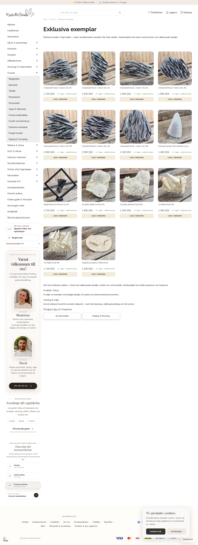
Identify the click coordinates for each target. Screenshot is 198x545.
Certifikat (96, 522)
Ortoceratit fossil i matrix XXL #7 (96, 146)
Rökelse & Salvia (15, 145)
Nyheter (11, 24)
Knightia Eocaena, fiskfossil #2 (95, 263)
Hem (45, 19)
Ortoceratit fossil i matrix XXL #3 (96, 88)
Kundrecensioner (39, 522)
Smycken (11, 54)
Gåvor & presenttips (17, 42)
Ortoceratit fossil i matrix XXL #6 (58, 146)
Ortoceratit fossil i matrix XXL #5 (172, 88)
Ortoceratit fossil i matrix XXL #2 (58, 88)
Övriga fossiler (16, 133)
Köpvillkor (108, 522)
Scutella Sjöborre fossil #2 (131, 204)
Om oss (66, 522)
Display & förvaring (18, 139)
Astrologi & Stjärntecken (19, 66)
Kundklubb (12, 211)
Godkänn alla (155, 531)
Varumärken (13, 175)
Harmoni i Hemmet (16, 157)
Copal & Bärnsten (17, 108)
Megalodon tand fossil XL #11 (56, 204)
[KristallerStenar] (20, 12)
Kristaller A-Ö (14, 181)
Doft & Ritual (14, 151)
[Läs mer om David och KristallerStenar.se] (23, 346)
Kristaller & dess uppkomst (86, 526)
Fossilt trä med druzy (19, 120)
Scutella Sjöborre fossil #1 (93, 204)
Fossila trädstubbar (18, 115)
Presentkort (13, 36)
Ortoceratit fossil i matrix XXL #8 (134, 146)
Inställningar (176, 531)
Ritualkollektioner (16, 163)
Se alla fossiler (62, 316)
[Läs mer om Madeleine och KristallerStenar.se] (23, 298)
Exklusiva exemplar (18, 127)
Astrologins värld (15, 205)
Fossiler (11, 72)
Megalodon (14, 78)
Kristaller (12, 48)
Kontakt (25, 522)
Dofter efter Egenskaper (19, 169)
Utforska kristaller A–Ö (15, 244)
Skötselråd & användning (59, 526)
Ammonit (13, 84)
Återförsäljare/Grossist (18, 217)
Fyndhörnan (13, 30)
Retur (43, 526)
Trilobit (12, 90)
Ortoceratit (14, 103)
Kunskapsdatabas (15, 187)
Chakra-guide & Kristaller (19, 199)
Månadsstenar (14, 60)
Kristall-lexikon (14, 193)
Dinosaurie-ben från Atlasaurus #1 (173, 146)
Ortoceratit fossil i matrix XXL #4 (134, 88)
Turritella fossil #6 (52, 263)
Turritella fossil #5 (166, 204)
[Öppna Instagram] (5, 539)
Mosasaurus (14, 96)
